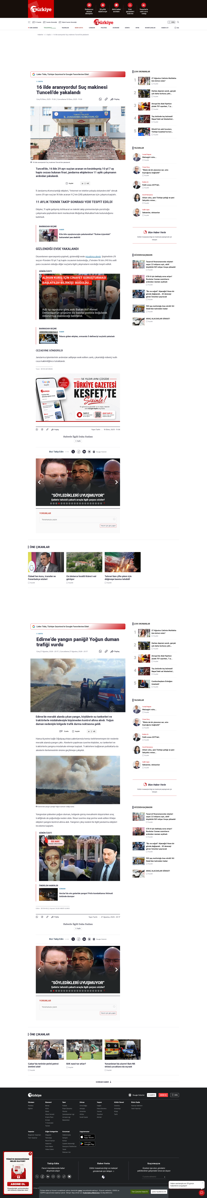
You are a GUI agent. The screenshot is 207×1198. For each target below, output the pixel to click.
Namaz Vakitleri (136, 1106)
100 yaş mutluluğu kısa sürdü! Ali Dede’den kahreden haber (160, 307)
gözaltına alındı (93, 256)
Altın (47, 1108)
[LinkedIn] (84, 452)
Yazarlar (31, 1131)
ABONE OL (163, 1095)
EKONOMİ (116, 27)
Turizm (47, 1126)
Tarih (116, 1114)
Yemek (99, 1111)
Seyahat (100, 1114)
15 (88, 503)
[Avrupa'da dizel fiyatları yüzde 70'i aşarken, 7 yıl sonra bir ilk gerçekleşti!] (145, 106)
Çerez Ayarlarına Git (159, 1192)
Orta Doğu (83, 1106)
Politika (30, 1106)
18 (96, 503)
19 (98, 503)
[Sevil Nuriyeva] (137, 197)
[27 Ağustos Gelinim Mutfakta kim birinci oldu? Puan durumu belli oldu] (145, 81)
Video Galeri (49, 1149)
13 (82, 503)
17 (93, 503)
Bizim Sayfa (135, 1102)
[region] (103, 1192)
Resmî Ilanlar (50, 1141)
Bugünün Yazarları (34, 1135)
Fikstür (64, 1111)
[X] (73, 452)
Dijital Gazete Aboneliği (69, 22)
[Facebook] (42, 429)
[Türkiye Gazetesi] (103, 24)
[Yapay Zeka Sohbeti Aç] (202, 1193)
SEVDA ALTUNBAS (47, 369)
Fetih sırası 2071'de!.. (151, 185)
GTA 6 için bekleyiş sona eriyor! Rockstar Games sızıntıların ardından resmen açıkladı (159, 279)
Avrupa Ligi (66, 1117)
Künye (64, 1141)
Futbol (64, 1106)
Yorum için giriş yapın (108, 526)
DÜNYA (127, 27)
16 (90, 503)
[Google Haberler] (100, 452)
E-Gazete (38, 22)
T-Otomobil (49, 1123)
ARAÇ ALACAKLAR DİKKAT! (158, 319)
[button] (116, 482)
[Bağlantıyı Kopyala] (106, 99)
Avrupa (82, 1108)
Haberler (48, 1143)
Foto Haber (49, 1146)
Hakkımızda (66, 1135)
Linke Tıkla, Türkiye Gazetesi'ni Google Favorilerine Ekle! (63, 74)
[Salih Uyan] (137, 212)
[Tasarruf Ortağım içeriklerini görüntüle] (50, 28)
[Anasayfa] (34, 1095)
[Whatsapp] (100, 99)
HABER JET (165, 27)
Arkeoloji (117, 1108)
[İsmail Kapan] (137, 157)
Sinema (117, 1106)
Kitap (116, 1111)
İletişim (65, 1138)
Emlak (47, 1120)
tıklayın (154, 240)
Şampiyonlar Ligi (68, 1114)
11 (77, 503)
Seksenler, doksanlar (151, 213)
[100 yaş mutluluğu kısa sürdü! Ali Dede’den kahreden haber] (139, 312)
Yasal (64, 1149)
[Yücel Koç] (137, 170)
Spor (64, 1102)
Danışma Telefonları (69, 1146)
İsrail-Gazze (84, 1117)
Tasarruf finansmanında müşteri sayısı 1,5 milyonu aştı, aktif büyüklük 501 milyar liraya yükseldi (160, 264)
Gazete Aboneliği (51, 22)
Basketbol (65, 1120)
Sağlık (99, 1106)
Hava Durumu (101, 1108)
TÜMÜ (104, 503)
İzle (178, 27)
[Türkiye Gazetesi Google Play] (87, 1144)
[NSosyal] (89, 451)
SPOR (137, 27)
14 (85, 503)
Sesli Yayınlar (136, 1108)
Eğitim (30, 1108)
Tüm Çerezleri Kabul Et (140, 1192)
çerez (80, 1190)
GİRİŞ (173, 22)
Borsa (47, 1106)
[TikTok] (64, 1177)
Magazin (48, 1135)
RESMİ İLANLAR (150, 27)
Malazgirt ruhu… (149, 157)
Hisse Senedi (49, 1114)
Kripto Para (49, 1117)
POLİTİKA (104, 27)
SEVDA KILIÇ (45, 908)
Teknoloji (48, 1138)
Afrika (82, 1114)
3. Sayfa (39, 81)
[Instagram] (58, 1177)
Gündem (31, 1102)
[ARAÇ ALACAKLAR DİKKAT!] (139, 325)
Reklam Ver (66, 1152)
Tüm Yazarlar (32, 1138)
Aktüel (99, 1117)
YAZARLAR (65, 27)
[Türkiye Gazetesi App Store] (87, 1137)
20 (101, 503)
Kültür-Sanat (119, 1102)
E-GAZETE (151, 1095)
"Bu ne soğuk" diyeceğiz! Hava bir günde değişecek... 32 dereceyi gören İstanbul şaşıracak (160, 294)
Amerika (83, 1111)
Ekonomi (48, 1102)
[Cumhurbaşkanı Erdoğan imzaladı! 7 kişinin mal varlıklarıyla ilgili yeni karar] (145, 684)
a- (83, 183)
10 (74, 503)
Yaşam (99, 1102)
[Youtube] (53, 1177)
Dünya (82, 1102)
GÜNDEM (92, 27)
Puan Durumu (67, 1108)
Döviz (47, 1111)
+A (87, 183)
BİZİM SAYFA (79, 27)
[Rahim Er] (137, 185)
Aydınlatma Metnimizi (91, 1193)
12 (80, 503)
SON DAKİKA (33, 27)
